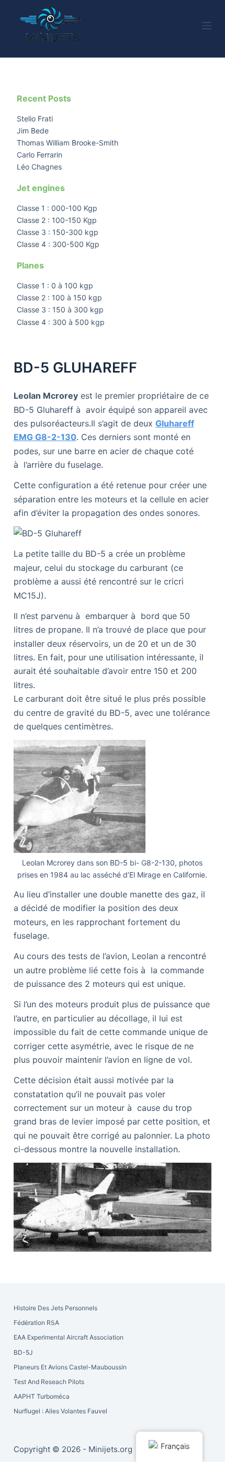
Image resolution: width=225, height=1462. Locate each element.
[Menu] (206, 25)
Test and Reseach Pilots (49, 1382)
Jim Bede (33, 130)
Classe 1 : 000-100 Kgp (57, 208)
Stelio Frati (35, 118)
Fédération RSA (36, 1322)
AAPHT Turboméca (42, 1396)
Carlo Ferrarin (39, 154)
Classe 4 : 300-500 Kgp (58, 244)
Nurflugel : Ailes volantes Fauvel (60, 1411)
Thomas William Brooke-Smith (67, 142)
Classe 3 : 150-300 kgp (57, 232)
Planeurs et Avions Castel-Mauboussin (70, 1367)
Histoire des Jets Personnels (55, 1308)
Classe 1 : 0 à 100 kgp (55, 285)
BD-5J (23, 1352)
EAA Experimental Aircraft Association (68, 1337)
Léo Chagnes (39, 166)
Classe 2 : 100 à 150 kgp (59, 297)
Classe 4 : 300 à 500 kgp (61, 322)
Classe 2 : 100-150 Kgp (57, 220)
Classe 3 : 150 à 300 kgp (60, 309)
